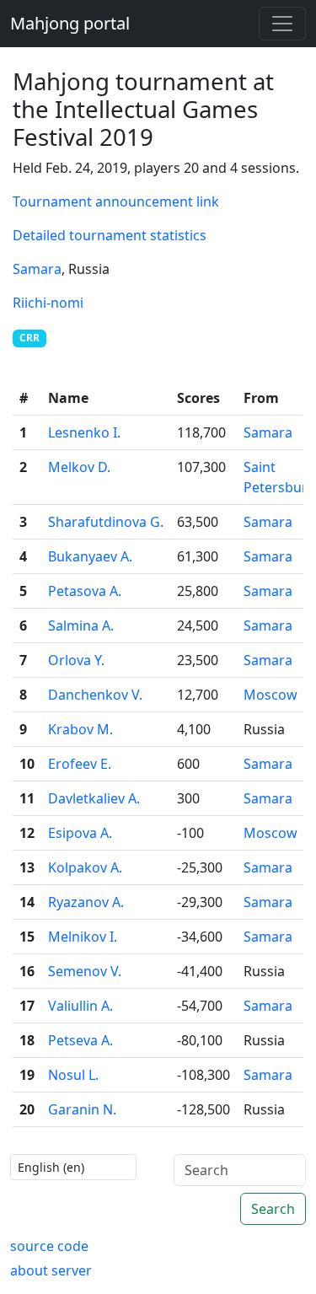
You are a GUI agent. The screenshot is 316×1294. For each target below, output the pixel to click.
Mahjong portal (70, 23)
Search (273, 1209)
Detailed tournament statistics (109, 235)
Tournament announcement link (116, 201)
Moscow (270, 694)
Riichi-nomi (48, 302)
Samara (37, 269)
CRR (29, 337)
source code (49, 1246)
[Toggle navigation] (282, 23)
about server (51, 1270)
